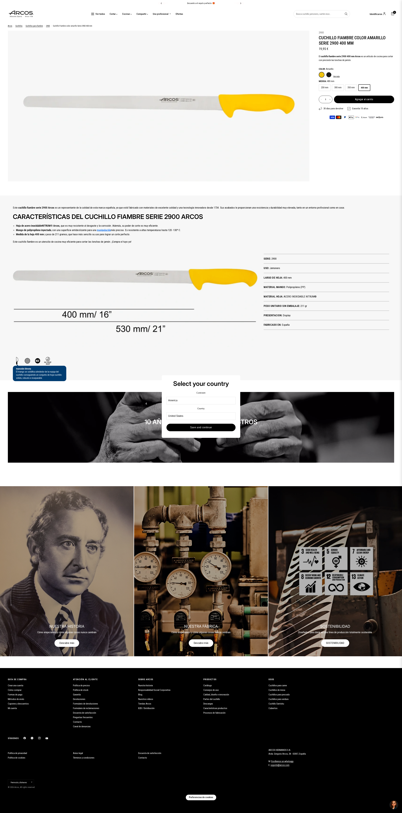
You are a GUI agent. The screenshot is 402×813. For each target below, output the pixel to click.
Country (201, 408)
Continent (200, 393)
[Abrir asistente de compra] (393, 804)
